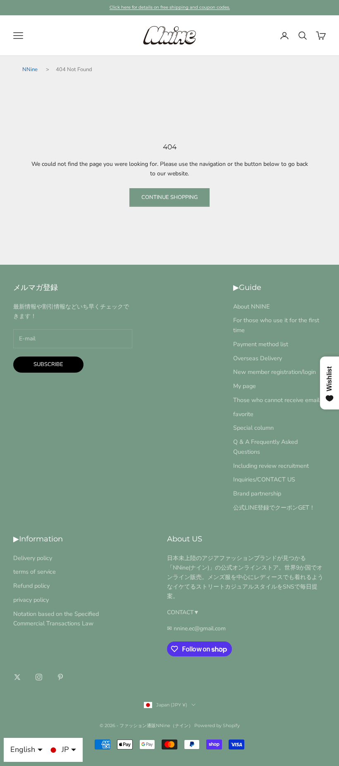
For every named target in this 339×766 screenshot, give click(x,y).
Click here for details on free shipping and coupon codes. (170, 7)
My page (244, 386)
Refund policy (31, 586)
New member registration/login (274, 372)
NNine (30, 69)
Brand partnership (257, 493)
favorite (243, 414)
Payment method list (260, 344)
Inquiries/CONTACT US (264, 479)
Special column (253, 428)
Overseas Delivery (257, 358)
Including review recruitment (271, 466)
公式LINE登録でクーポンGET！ (274, 507)
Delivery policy (32, 558)
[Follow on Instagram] (39, 677)
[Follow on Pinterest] (60, 677)
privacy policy (31, 600)
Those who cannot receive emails (277, 400)
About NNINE (251, 306)
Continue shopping (169, 197)
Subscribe (48, 364)
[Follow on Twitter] (17, 677)
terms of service (34, 571)
